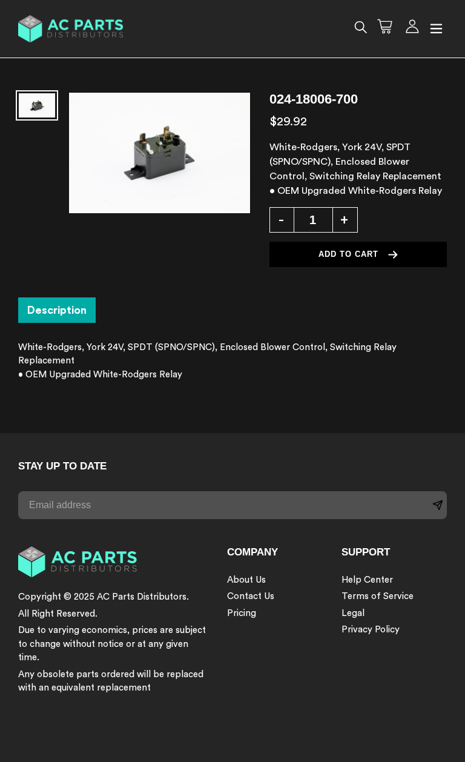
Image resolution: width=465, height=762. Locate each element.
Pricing (241, 613)
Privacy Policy (370, 629)
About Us (246, 580)
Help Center (367, 580)
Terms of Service (377, 596)
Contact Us (250, 596)
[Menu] (436, 29)
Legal (352, 613)
